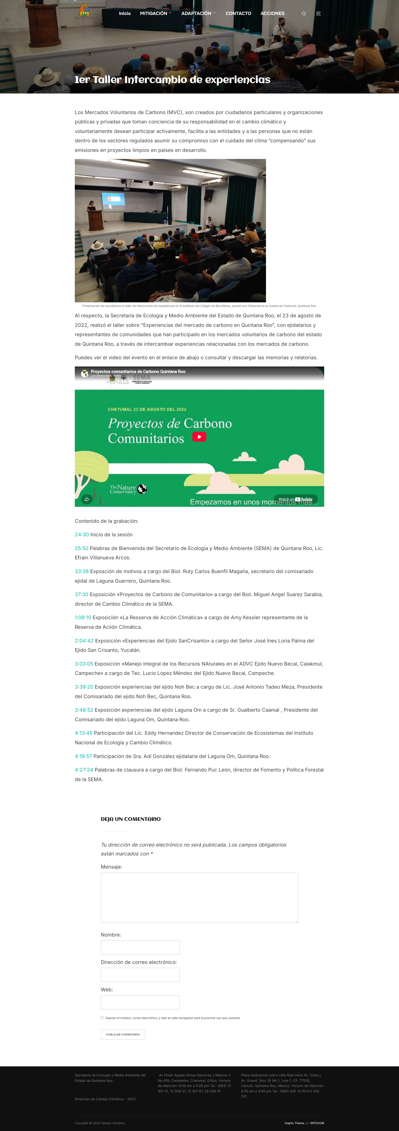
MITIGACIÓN (153, 13)
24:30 (82, 535)
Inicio (125, 13)
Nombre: (111, 935)
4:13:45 (83, 733)
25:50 (81, 548)
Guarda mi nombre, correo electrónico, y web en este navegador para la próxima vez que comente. (173, 1018)
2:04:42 (84, 641)
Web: (107, 990)
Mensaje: (111, 867)
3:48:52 (84, 710)
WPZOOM (317, 1123)
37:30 (81, 594)
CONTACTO (238, 13)
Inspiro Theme (294, 1123)
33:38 (82, 571)
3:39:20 (84, 687)
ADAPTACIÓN (196, 13)
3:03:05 (84, 664)
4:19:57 (83, 756)
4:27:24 (84, 770)
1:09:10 (83, 617)
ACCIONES (273, 13)
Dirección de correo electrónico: (139, 962)
